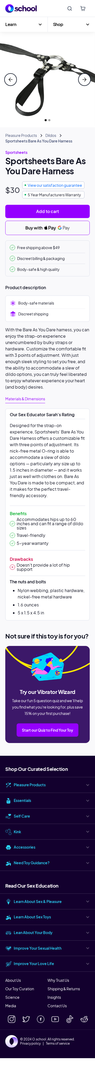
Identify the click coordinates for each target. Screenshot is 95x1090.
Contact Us (57, 1005)
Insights (54, 997)
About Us (13, 980)
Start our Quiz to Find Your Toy (47, 730)
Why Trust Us (58, 980)
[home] (21, 8)
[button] (24, 24)
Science (12, 997)
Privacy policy (30, 1043)
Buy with (34, 228)
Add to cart (47, 211)
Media (10, 1005)
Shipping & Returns (64, 988)
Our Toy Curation (19, 988)
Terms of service (58, 1043)
